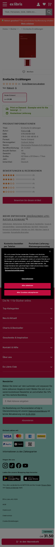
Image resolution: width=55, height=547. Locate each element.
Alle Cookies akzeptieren (27, 292)
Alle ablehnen (27, 285)
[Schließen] (50, 251)
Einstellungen (27, 279)
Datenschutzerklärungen (14, 270)
